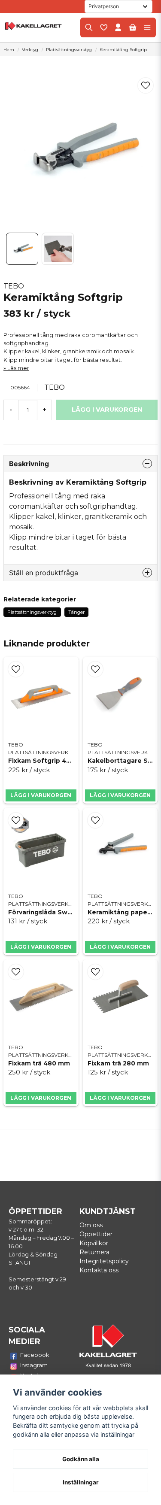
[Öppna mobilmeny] (147, 27)
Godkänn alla (80, 1459)
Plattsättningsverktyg (69, 49)
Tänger (76, 612)
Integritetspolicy (104, 1261)
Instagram (34, 1365)
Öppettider (95, 1234)
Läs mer (18, 368)
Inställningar (81, 1482)
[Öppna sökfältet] (89, 27)
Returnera (94, 1252)
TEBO (13, 286)
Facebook (34, 1354)
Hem (8, 49)
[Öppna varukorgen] (132, 27)
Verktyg (30, 49)
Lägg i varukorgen (40, 795)
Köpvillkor (93, 1243)
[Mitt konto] (118, 27)
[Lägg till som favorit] (103, 27)
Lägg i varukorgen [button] (40, 1098)
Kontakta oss (98, 1270)
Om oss (91, 1225)
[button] (145, 85)
